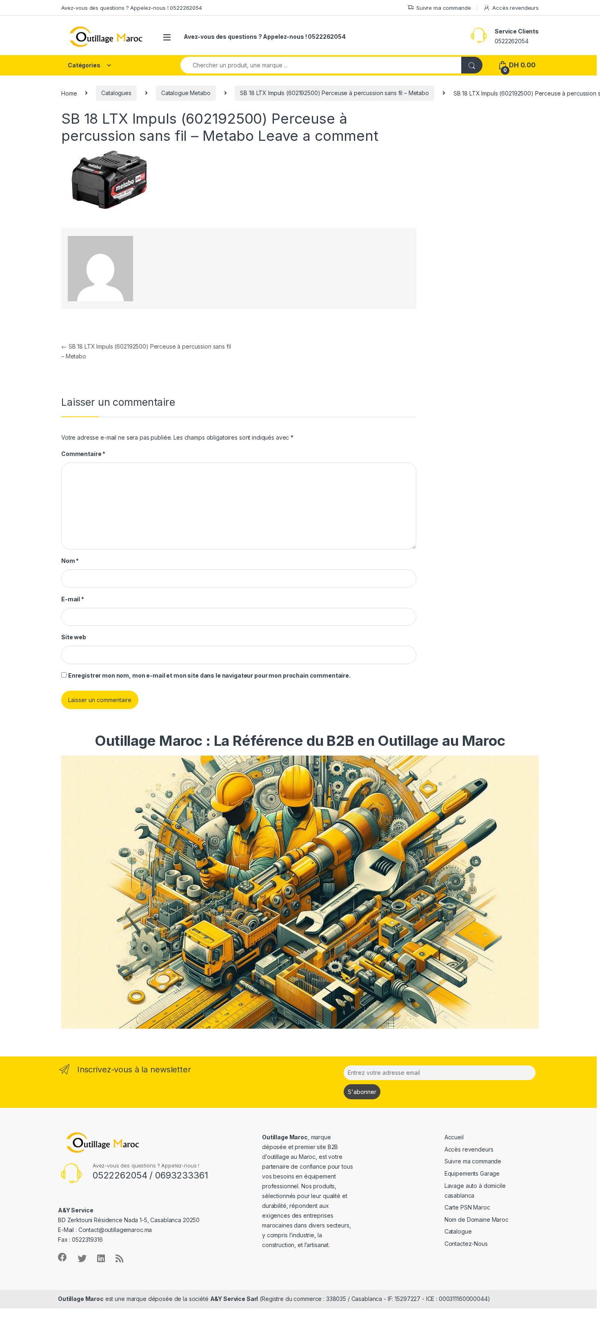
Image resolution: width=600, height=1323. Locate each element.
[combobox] (321, 65)
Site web (73, 637)
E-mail (72, 599)
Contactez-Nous (466, 1243)
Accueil (454, 1137)
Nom (70, 560)
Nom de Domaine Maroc (476, 1219)
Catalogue (458, 1231)
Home (69, 92)
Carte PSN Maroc (467, 1207)
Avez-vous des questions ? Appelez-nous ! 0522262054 (131, 7)
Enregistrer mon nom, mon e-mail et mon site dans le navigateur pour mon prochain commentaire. (209, 675)
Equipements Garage (472, 1173)
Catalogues (116, 92)
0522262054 (512, 41)
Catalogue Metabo (186, 92)
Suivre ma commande (443, 7)
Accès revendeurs (515, 7)
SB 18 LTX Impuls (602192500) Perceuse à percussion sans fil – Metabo (334, 92)
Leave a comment (318, 135)
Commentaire (83, 453)
